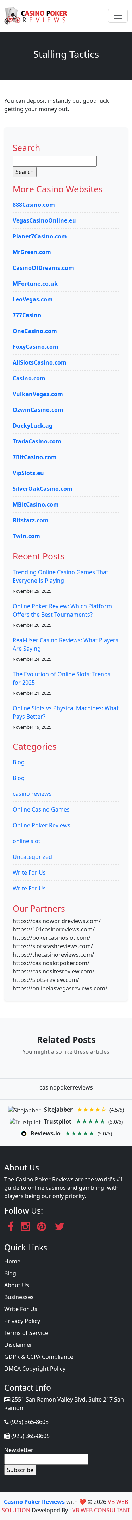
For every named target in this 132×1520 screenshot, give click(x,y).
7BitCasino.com (35, 457)
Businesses (19, 1297)
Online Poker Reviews (41, 825)
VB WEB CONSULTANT (101, 1510)
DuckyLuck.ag (32, 425)
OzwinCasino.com (38, 410)
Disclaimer (18, 1345)
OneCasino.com (35, 331)
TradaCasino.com (37, 441)
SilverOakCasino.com (43, 489)
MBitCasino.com (36, 504)
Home (12, 1261)
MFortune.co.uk (35, 283)
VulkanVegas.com (38, 394)
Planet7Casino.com (40, 236)
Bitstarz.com (31, 520)
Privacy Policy (22, 1321)
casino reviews (32, 794)
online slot (26, 841)
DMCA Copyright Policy (34, 1368)
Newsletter (18, 1450)
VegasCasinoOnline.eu (44, 220)
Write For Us (29, 872)
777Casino (27, 315)
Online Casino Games (41, 809)
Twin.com (26, 536)
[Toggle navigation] (118, 16)
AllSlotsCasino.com (40, 362)
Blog (19, 762)
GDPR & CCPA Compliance (38, 1356)
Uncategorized (32, 857)
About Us (16, 1285)
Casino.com (29, 378)
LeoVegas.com (33, 299)
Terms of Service (26, 1333)
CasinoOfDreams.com (43, 268)
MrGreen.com (32, 252)
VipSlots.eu (28, 473)
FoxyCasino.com (35, 347)
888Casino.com (34, 205)
